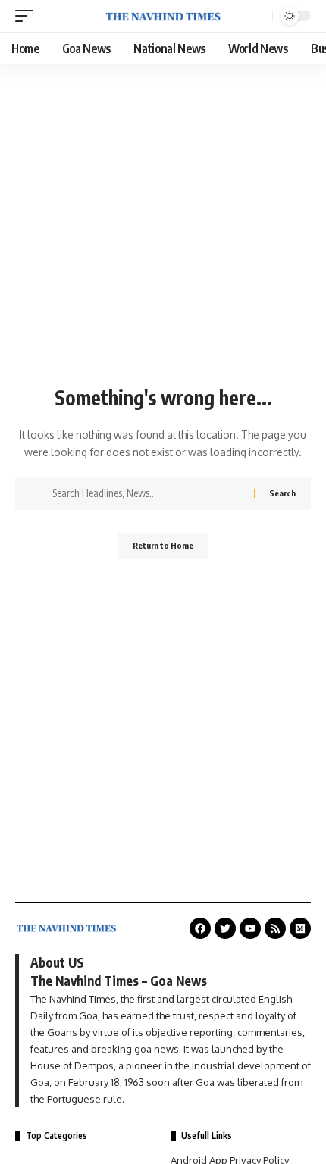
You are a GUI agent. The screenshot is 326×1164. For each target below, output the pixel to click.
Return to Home (163, 545)
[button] (28, 16)
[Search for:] (147, 493)
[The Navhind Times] (163, 16)
